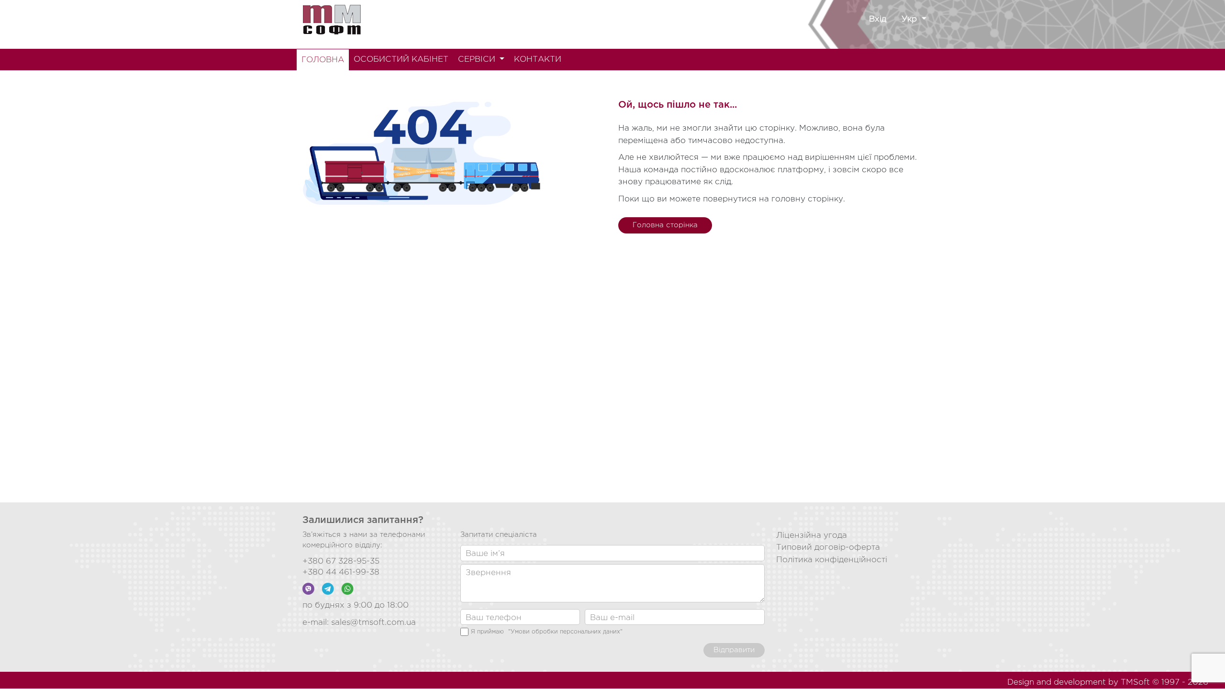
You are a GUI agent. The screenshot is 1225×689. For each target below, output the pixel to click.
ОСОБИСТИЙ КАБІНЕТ (401, 59)
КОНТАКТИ (537, 59)
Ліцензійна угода (811, 535)
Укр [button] (910, 19)
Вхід (877, 19)
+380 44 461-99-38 (340, 572)
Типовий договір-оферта (828, 547)
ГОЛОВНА (322, 60)
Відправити (734, 650)
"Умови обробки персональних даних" (565, 631)
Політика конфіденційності (831, 560)
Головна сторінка (665, 225)
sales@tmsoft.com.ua (373, 622)
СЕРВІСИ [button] (478, 59)
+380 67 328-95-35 (340, 561)
